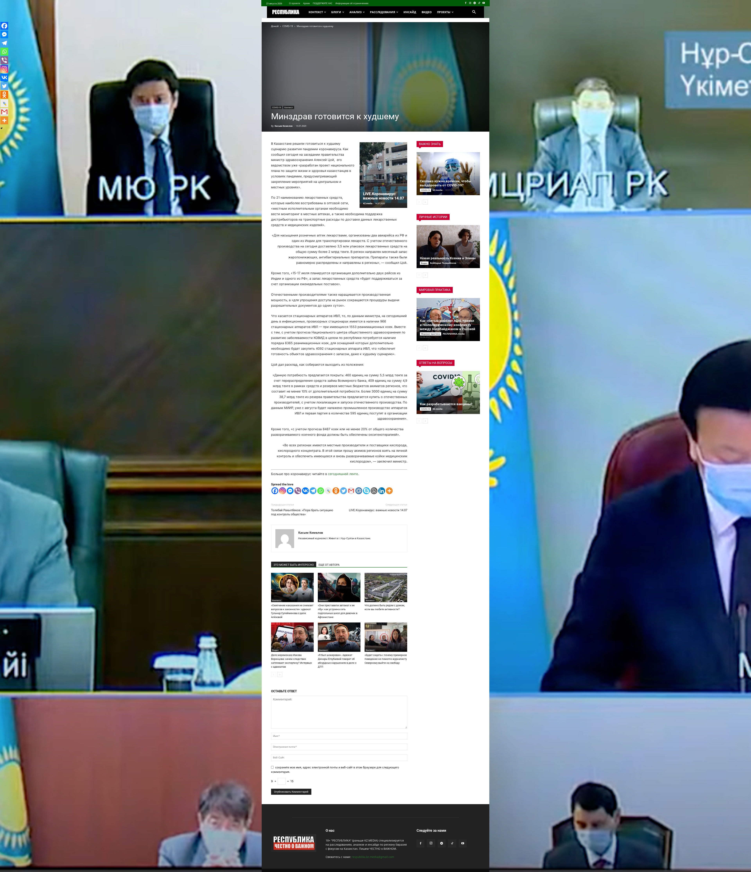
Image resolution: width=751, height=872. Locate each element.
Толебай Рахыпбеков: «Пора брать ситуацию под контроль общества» (302, 512)
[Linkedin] (381, 490)
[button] (474, 12)
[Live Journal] (328, 490)
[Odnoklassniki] (335, 490)
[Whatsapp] (320, 490)
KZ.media (438, 190)
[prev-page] (273, 674)
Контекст (288, 107)
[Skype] (366, 490)
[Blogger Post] (374, 490)
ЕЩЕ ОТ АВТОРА (329, 564)
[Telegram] (475, 3)
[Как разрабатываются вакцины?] (448, 392)
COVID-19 (287, 26)
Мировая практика (430, 333)
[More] (389, 490)
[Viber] (297, 490)
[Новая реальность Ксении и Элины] (448, 246)
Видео (275, 650)
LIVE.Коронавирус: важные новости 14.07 (378, 510)
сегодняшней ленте (343, 474)
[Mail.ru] (358, 490)
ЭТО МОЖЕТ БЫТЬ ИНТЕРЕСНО (293, 564)
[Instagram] (470, 3)
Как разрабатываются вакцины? (446, 404)
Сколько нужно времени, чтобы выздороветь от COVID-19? (445, 183)
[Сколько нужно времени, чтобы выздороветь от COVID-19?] (448, 173)
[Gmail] (351, 490)
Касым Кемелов (284, 125)
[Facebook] (466, 3)
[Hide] (1, 128)
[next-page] (279, 674)
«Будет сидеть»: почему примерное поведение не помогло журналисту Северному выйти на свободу (386, 659)
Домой (275, 26)
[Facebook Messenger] (290, 490)
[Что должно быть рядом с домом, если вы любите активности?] (386, 587)
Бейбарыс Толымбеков (443, 262)
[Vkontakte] (305, 490)
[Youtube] (483, 3)
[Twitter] (343, 490)
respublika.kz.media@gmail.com (373, 857)
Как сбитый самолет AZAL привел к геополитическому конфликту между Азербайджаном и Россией (447, 325)
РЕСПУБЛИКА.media (454, 333)
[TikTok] (479, 3)
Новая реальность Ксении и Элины (448, 258)
